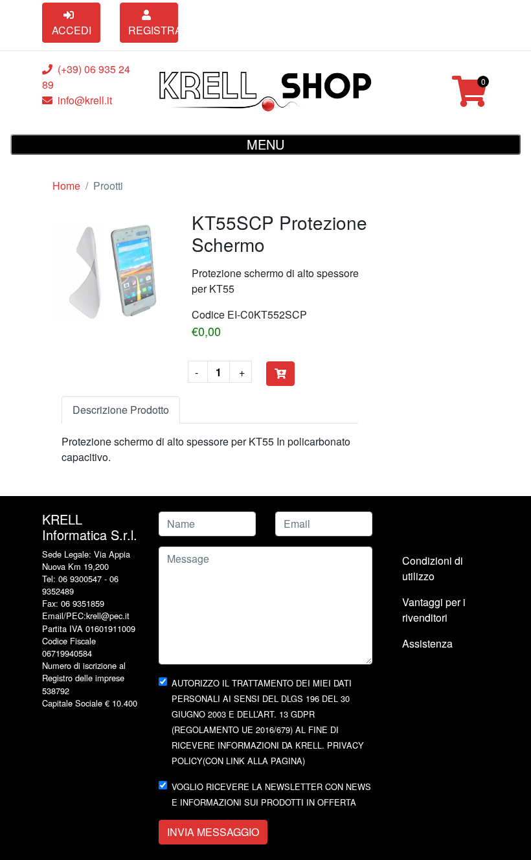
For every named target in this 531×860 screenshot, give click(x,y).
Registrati (153, 30)
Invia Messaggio (213, 831)
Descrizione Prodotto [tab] (121, 409)
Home (66, 185)
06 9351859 (81, 603)
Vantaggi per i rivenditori (434, 609)
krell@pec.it (108, 615)
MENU (265, 144)
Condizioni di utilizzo (432, 568)
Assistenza (427, 643)
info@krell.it (85, 100)
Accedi (71, 30)
